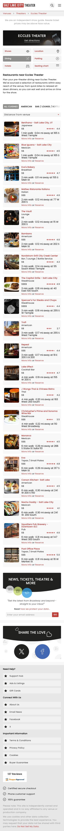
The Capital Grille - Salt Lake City (39, 278)
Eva (23, 457)
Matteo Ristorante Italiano (35, 189)
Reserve (39, 138)
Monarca (26, 435)
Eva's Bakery (28, 167)
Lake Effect (27, 366)
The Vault (26, 211)
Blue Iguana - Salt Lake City (36, 144)
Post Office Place (30, 548)
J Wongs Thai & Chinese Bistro (37, 388)
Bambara (26, 233)
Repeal (25, 344)
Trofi (23, 322)
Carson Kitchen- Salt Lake (35, 479)
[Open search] (52, 5)
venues (7, 13)
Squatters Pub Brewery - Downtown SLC (34, 525)
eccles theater (39, 13)
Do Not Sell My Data (28, 826)
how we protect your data (34, 608)
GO (55, 614)
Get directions (32, 40)
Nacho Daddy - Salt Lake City (37, 502)
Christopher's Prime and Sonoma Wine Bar (39, 412)
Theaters (21, 13)
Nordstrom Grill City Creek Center (39, 255)
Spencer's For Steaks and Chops (38, 300)
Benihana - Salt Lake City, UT (37, 122)
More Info (26, 138)
